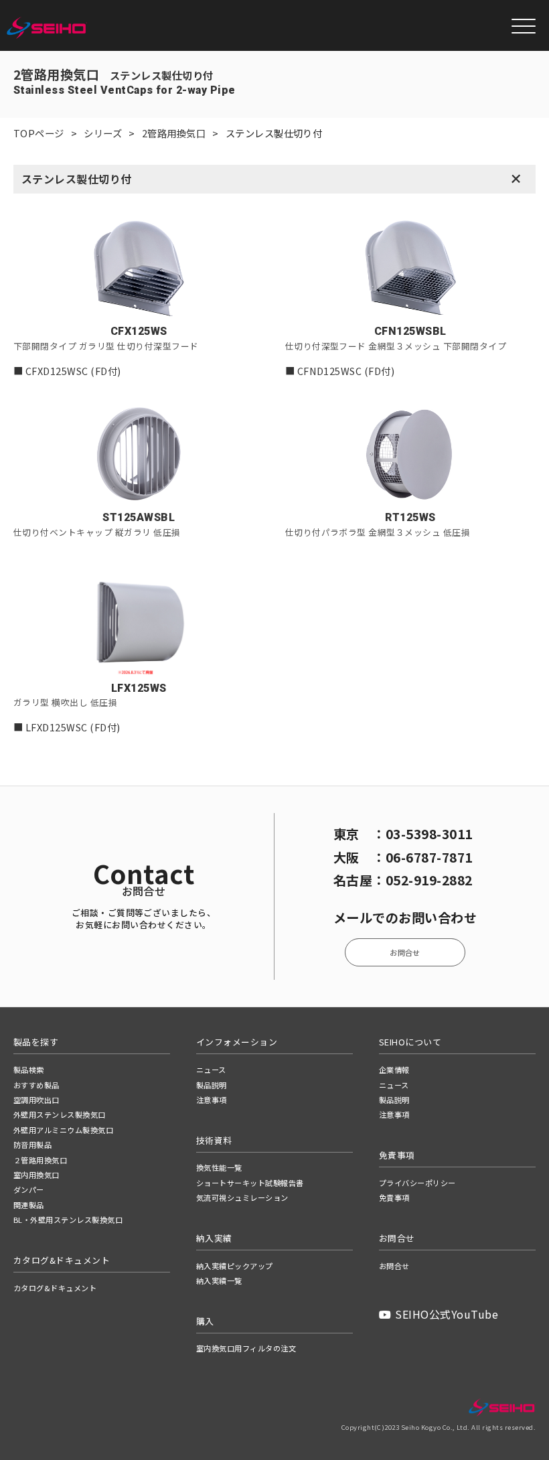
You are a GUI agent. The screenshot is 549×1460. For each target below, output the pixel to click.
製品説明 (211, 1085)
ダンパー (28, 1189)
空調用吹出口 (36, 1099)
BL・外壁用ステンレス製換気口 (68, 1219)
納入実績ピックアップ (234, 1265)
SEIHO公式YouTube (446, 1314)
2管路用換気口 (174, 133)
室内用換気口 (36, 1174)
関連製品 (28, 1204)
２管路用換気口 (40, 1160)
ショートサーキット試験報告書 (250, 1182)
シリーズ (103, 133)
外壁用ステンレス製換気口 (59, 1114)
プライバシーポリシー (417, 1182)
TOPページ (38, 133)
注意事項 (211, 1099)
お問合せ (405, 952)
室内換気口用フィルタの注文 (246, 1348)
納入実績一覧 (219, 1280)
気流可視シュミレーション (242, 1197)
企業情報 (394, 1069)
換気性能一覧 (219, 1167)
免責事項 (394, 1197)
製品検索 (28, 1069)
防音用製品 (32, 1144)
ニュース (211, 1069)
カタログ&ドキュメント (54, 1288)
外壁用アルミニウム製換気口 (63, 1129)
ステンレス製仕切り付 (76, 179)
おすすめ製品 (36, 1085)
